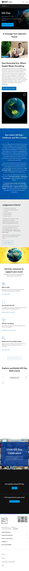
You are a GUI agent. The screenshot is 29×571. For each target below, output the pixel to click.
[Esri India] (7, 2)
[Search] (23, 2)
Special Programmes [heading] (6, 544)
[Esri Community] (19, 521)
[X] (22, 517)
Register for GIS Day (7, 24)
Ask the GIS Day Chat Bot (9, 88)
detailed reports (15, 235)
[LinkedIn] (26, 517)
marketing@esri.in (8, 242)
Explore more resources (14, 358)
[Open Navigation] (27, 2)
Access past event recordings (9, 330)
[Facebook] (19, 517)
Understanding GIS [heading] (6, 532)
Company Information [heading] (6, 535)
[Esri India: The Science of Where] (4, 520)
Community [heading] (4, 541)
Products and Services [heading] (7, 538)
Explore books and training (8, 312)
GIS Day (4, 6)
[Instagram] (22, 521)
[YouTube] (26, 521)
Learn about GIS (6, 294)
